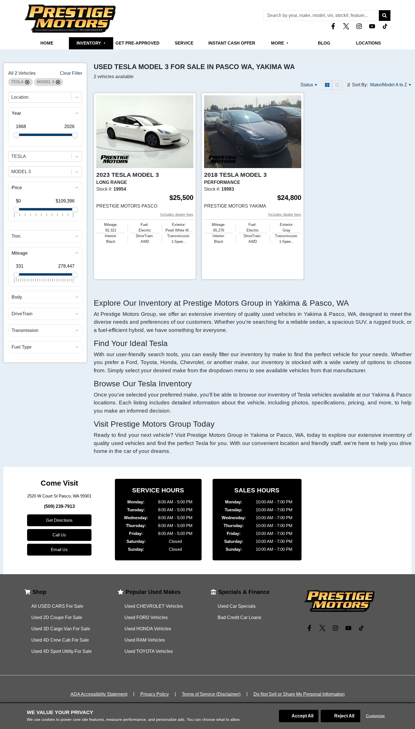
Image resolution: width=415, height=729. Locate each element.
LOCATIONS (368, 43)
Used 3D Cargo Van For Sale (60, 628)
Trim (16, 236)
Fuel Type (22, 347)
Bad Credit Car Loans (239, 617)
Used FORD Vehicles (146, 617)
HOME (46, 43)
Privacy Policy (154, 694)
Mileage (20, 252)
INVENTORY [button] (91, 43)
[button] (384, 15)
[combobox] (11, 97)
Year (16, 113)
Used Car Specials (236, 606)
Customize (375, 715)
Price (17, 187)
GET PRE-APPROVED (137, 43)
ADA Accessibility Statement (99, 694)
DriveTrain (22, 313)
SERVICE (184, 43)
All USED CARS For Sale (57, 606)
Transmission (25, 330)
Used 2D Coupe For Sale (56, 617)
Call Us (59, 534)
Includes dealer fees (176, 214)
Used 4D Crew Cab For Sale (60, 640)
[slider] (16, 135)
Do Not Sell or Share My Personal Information (299, 694)
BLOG (324, 43)
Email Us (59, 549)
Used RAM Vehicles (144, 640)
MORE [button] (280, 43)
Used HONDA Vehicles (147, 628)
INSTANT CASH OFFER (231, 43)
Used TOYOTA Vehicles (148, 651)
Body (17, 296)
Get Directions (59, 520)
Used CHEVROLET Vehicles (153, 606)
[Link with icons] (334, 26)
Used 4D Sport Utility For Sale (61, 651)
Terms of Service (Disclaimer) (211, 694)
